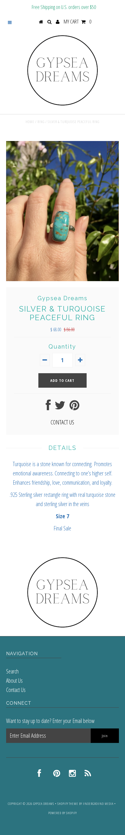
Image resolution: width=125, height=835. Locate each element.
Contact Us (16, 690)
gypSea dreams (43, 803)
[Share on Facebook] (48, 407)
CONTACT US (62, 422)
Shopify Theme (67, 803)
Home (30, 121)
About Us (14, 680)
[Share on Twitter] (60, 407)
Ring (41, 121)
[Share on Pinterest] (74, 407)
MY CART (77, 21)
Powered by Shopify (62, 813)
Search (12, 671)
